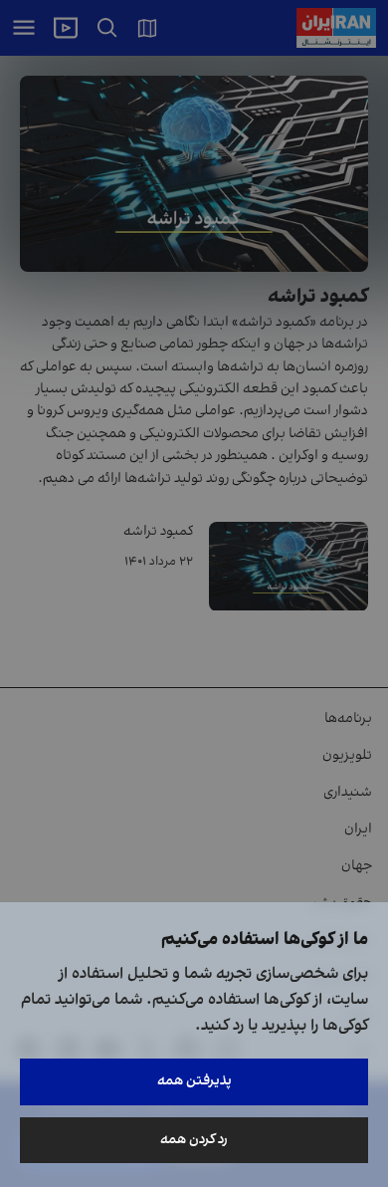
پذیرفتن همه (194, 1080)
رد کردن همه (194, 1139)
